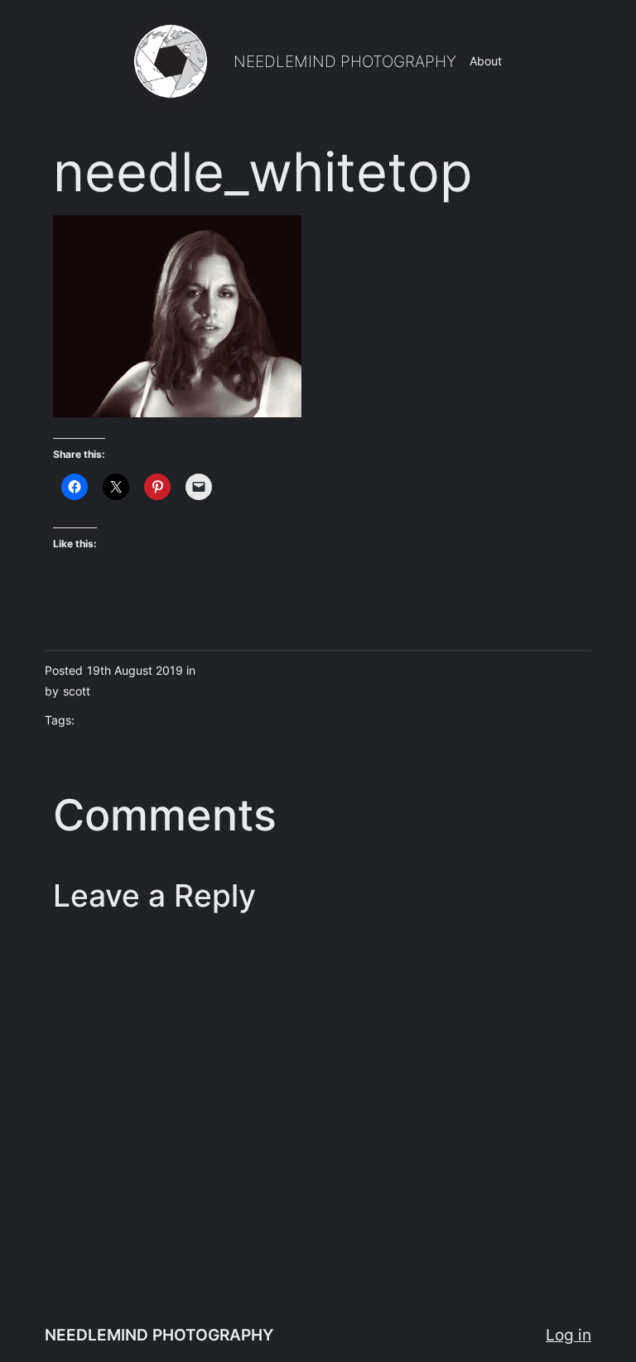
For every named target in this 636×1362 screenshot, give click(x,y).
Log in (568, 1335)
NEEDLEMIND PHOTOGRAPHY (345, 61)
